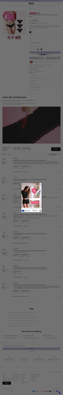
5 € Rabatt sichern (35, 202)
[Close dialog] (40, 184)
